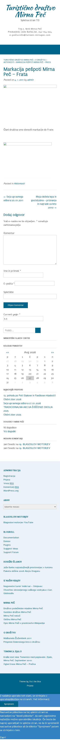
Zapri (3, 737)
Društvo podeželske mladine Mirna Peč (23, 608)
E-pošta (9, 283)
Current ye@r (12, 314)
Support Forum (11, 552)
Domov (7, 541)
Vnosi (9, 483)
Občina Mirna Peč (12, 619)
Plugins (7, 544)
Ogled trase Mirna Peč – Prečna (20, 664)
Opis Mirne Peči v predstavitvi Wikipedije (24, 623)
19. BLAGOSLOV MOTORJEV (34, 444)
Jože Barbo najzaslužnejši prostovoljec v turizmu (28, 567)
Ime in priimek (12, 271)
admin (30, 79)
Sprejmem (9, 704)
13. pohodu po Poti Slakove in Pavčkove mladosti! (30, 395)
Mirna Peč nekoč (12, 615)
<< (7, 352)
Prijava (7, 479)
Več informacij (41, 699)
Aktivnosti (19, 183)
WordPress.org (11, 490)
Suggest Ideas (11, 548)
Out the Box (35, 681)
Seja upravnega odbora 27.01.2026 (22, 403)
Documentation (11, 537)
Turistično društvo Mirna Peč (30, 10)
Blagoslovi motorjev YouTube (18, 522)
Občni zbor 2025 (12, 414)
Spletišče (9, 292)
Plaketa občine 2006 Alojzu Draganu (22, 571)
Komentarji (11, 487)
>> (52, 352)
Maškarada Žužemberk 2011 (18, 638)
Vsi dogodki (10, 431)
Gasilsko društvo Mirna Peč (17, 612)
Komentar (9, 233)
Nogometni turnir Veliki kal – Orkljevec (23, 586)
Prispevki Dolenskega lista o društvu (22, 641)
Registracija (9, 476)
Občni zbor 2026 (12, 399)
